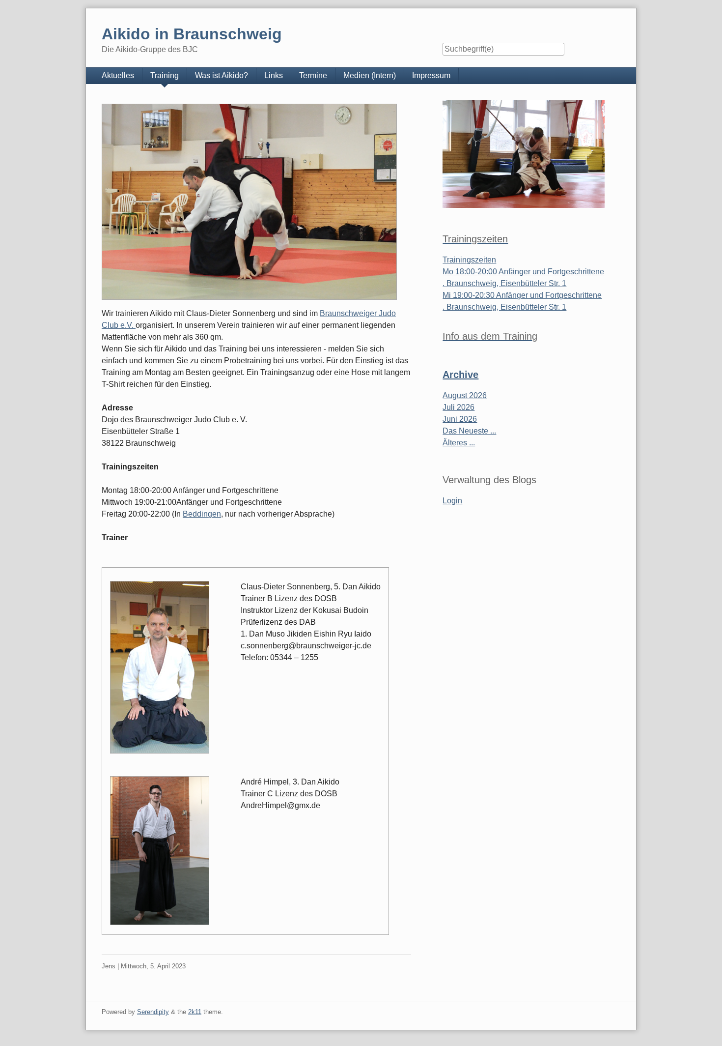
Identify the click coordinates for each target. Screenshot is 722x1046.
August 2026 (465, 395)
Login (452, 500)
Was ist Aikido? (221, 75)
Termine (313, 75)
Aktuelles (118, 75)
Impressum (431, 75)
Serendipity (153, 1012)
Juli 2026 (458, 407)
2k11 (194, 1012)
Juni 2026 (460, 419)
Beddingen (202, 514)
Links (273, 75)
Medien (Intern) (369, 75)
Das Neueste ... (469, 431)
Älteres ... (459, 442)
